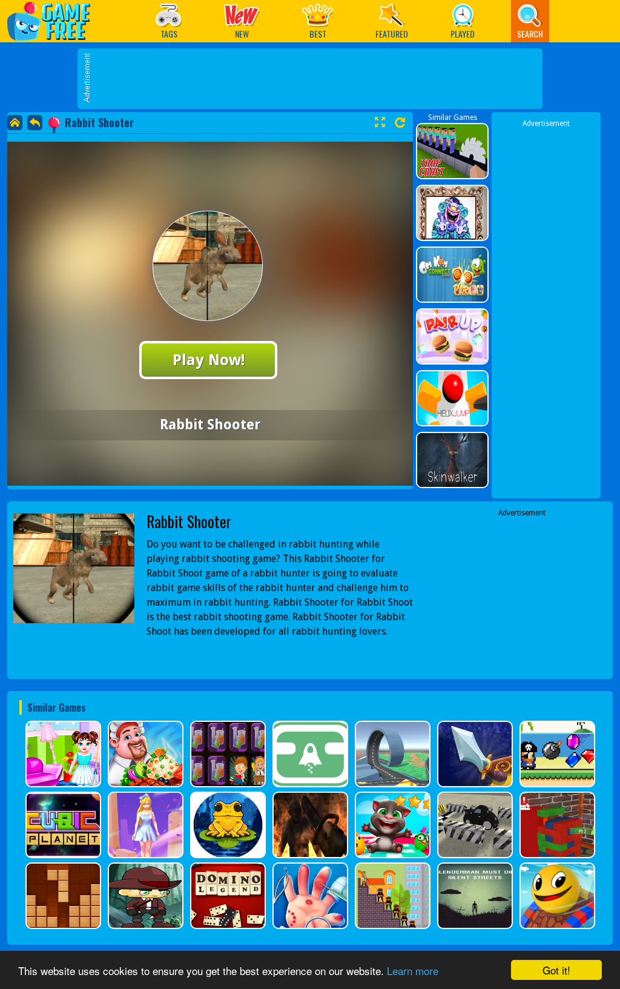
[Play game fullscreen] (379, 122)
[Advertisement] (316, 78)
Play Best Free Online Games (54, 21)
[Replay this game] (400, 122)
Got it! (556, 969)
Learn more (412, 970)
